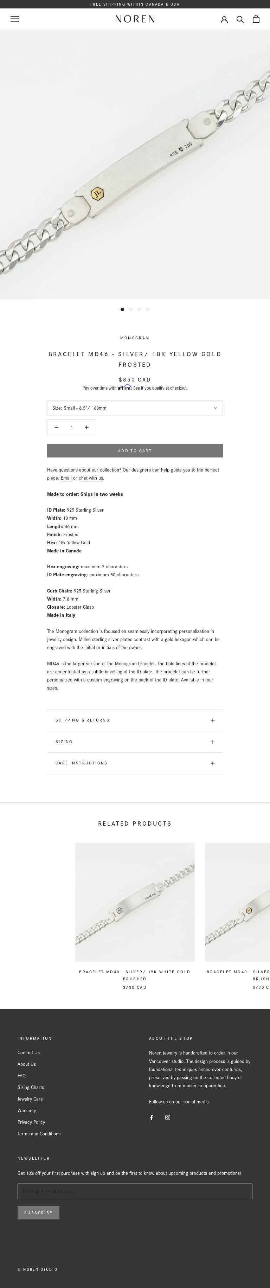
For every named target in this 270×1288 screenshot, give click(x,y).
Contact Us (29, 1052)
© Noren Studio (38, 1269)
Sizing (64, 741)
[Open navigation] (15, 19)
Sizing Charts (31, 1087)
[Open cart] (256, 19)
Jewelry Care (30, 1099)
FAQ (22, 1075)
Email (66, 478)
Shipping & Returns (83, 720)
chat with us (91, 478)
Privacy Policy (31, 1122)
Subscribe (38, 1213)
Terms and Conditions (39, 1133)
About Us (27, 1064)
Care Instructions (82, 763)
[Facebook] (151, 1117)
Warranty (27, 1110)
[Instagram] (167, 1117)
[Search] (240, 19)
